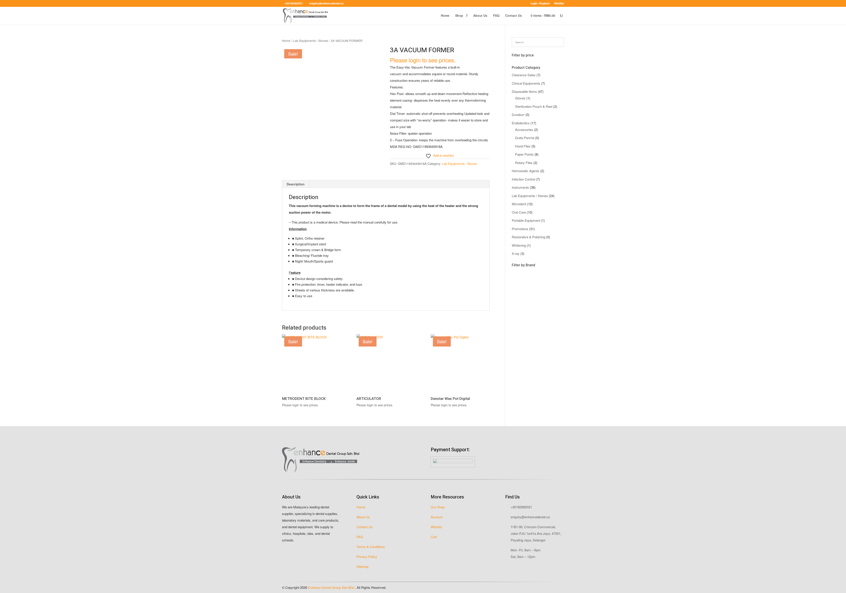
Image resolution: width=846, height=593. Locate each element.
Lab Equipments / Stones (310, 40)
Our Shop (438, 507)
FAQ (496, 16)
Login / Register (540, 3)
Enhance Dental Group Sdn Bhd (331, 587)
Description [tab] (295, 184)
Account (437, 517)
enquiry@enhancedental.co (530, 517)
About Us (480, 16)
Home (445, 16)
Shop (459, 16)
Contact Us (513, 16)
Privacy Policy (366, 556)
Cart (434, 536)
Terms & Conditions (370, 546)
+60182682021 (521, 507)
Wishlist (559, 3)
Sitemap (362, 566)
